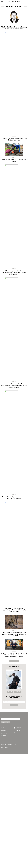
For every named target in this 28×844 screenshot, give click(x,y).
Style (14, 606)
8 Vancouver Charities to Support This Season (14, 160)
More (14, 660)
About (2, 727)
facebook (18, 727)
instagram (18, 728)
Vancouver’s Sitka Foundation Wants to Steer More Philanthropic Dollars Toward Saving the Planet (14, 385)
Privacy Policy (5, 747)
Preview (10, 691)
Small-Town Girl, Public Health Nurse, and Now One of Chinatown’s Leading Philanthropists (14, 272)
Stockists (3, 728)
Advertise (3, 730)
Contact (3, 737)
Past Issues (4, 733)
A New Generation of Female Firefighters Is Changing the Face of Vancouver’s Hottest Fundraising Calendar (14, 655)
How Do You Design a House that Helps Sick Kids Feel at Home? (14, 498)
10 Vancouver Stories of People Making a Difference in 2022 (14, 139)
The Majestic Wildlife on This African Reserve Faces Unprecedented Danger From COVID (14, 634)
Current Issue (4, 732)
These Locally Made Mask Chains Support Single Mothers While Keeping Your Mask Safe (14, 610)
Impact (14, 24)
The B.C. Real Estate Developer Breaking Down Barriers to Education (14, 28)
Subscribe (17, 691)
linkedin (18, 732)
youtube (18, 730)
